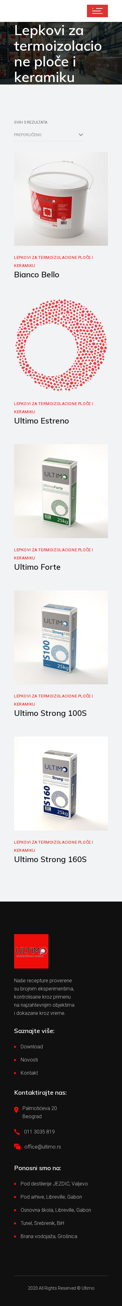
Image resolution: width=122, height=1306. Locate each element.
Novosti (29, 1060)
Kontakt (29, 1073)
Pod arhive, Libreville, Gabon (51, 1197)
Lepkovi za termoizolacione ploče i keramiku (53, 261)
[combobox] (48, 135)
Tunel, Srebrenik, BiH (42, 1223)
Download (32, 1047)
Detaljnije (37, 239)
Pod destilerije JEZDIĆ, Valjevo (54, 1184)
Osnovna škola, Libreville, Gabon (56, 1210)
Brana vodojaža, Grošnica (49, 1236)
